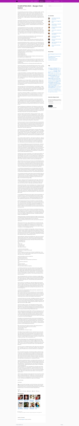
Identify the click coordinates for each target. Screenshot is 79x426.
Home (32, 1)
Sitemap (62, 424)
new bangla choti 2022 (58, 87)
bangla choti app (51, 71)
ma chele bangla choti (58, 86)
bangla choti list (55, 79)
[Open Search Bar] (62, 1)
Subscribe (50, 106)
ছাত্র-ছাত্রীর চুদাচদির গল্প (56, 89)
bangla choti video (54, 82)
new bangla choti (39, 412)
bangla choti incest (54, 78)
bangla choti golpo (53, 74)
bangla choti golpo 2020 (58, 74)
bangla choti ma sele (53, 81)
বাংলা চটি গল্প (35, 1)
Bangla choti (56, 68)
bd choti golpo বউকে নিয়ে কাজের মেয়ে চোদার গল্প (54, 56)
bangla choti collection (26, 412)
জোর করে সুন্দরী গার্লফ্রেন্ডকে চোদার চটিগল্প (52, 58)
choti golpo (54, 85)
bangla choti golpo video (33, 412)
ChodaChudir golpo (48, 1)
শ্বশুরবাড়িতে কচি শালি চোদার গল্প (51, 57)
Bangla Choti (41, 1)
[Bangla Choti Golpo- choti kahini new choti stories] (17, 1)
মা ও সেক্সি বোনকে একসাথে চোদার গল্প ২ (52, 60)
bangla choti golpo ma (52, 75)
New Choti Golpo (56, 1)
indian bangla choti (52, 86)
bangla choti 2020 (53, 69)
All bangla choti (21, 412)
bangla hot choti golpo (53, 83)
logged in (23, 419)
